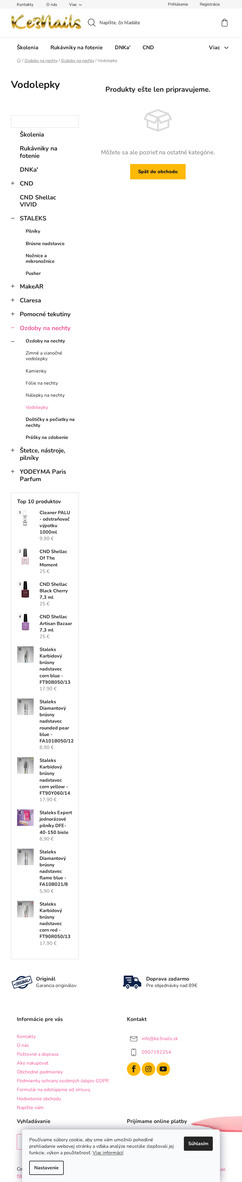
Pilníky (33, 231)
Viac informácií (108, 1153)
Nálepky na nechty (45, 395)
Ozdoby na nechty (45, 328)
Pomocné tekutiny (45, 314)
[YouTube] (163, 1069)
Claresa (30, 300)
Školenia (32, 134)
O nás (51, 4)
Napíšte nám (30, 1107)
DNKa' (29, 169)
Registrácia (210, 4)
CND (26, 183)
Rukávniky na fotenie (38, 152)
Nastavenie (46, 1168)
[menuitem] (27, 47)
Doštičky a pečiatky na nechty (50, 422)
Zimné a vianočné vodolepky (44, 356)
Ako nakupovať (32, 1063)
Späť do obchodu (158, 171)
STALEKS (33, 218)
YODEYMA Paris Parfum (43, 475)
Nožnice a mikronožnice (40, 259)
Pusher (33, 273)
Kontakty (25, 4)
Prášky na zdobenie (47, 437)
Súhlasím (198, 1143)
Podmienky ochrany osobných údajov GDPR (63, 1081)
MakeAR (31, 286)
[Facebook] (133, 1069)
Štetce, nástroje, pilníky (42, 454)
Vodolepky (37, 407)
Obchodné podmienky (40, 1072)
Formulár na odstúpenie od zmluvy (53, 1089)
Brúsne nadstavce (45, 243)
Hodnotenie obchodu (39, 1099)
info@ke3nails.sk (160, 1038)
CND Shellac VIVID (38, 201)
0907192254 (156, 1052)
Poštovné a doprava (37, 1054)
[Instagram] (148, 1069)
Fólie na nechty (42, 383)
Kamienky (36, 371)
